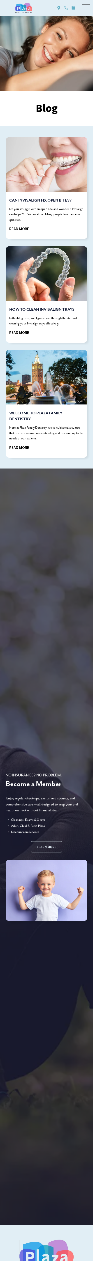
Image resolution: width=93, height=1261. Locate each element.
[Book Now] (73, 8)
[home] (24, 8)
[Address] (58, 8)
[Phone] (66, 8)
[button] (85, 8)
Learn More (46, 846)
